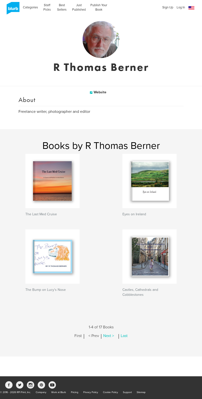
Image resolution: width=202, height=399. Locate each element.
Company (41, 392)
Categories (30, 7)
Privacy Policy (90, 392)
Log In (181, 7)
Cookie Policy (110, 392)
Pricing (74, 392)
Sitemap (141, 392)
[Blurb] (11, 9)
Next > (108, 335)
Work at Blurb (58, 392)
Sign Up (167, 7)
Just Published (79, 7)
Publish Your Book (98, 7)
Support (127, 392)
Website (100, 92)
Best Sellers (62, 7)
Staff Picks (47, 7)
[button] (191, 8)
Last (124, 335)
